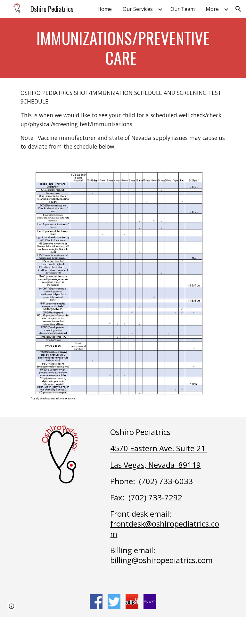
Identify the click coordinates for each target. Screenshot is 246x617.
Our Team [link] (182, 8)
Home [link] (104, 8)
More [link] (212, 8)
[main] (123, 48)
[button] (238, 9)
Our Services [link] (138, 8)
